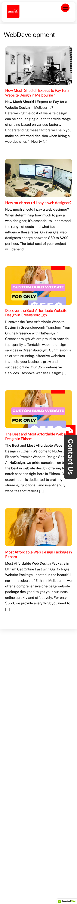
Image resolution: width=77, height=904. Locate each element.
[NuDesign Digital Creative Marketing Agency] (13, 15)
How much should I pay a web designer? (38, 203)
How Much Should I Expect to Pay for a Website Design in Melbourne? (37, 92)
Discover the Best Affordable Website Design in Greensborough (36, 312)
